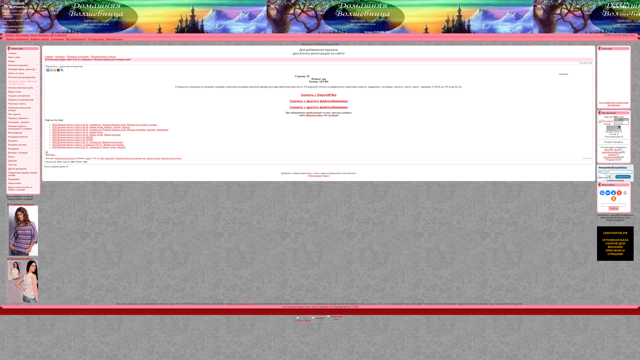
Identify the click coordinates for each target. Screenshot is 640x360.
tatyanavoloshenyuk (611, 152)
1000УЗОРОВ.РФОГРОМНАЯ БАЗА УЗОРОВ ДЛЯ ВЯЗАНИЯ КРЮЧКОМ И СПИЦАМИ (615, 243)
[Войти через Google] (625, 193)
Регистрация (22, 35)
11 (98, 158)
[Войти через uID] (602, 192)
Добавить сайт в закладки (52, 35)
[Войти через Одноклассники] (613, 198)
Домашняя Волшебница (613, 167)
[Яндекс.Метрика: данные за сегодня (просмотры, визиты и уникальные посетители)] (303, 319)
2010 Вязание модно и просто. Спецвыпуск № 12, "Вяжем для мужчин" (88, 145)
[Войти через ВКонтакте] (607, 192)
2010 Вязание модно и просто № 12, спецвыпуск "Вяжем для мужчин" (87, 142)
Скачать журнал (153, 158)
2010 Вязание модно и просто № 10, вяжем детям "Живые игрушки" (86, 135)
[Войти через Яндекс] (619, 192)
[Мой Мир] (58, 70)
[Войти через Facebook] (613, 192)
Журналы (60, 56)
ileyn (616, 149)
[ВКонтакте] (48, 70)
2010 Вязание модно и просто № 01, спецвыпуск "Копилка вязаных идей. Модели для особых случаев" (104, 125)
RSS (632, 35)
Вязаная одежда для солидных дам (131, 158)
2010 (102, 158)
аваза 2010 (110, 158)
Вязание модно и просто (103, 56)
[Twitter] (51, 70)
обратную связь (314, 115)
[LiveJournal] (62, 70)
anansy (88, 158)
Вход (33, 35)
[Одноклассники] (55, 70)
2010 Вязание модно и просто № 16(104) (72, 139)
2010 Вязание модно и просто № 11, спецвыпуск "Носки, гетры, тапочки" (89, 147)
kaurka (611, 155)
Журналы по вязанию (78, 56)
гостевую (333, 115)
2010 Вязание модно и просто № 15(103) (72, 137)
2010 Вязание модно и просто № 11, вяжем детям (77, 132)
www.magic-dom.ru (243, 303)
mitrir (606, 149)
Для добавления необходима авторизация (613, 103)
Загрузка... (51, 154)
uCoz (325, 311)
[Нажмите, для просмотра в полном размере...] (24, 255)
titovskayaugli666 (612, 157)
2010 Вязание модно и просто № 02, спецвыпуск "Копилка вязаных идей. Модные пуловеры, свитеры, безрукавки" (110, 129)
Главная (48, 56)
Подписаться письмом (615, 180)
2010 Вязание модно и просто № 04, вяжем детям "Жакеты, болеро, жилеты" (91, 127)
